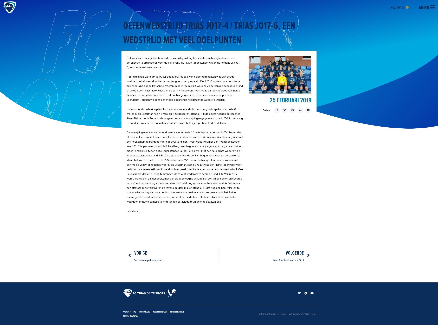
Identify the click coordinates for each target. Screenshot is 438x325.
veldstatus (398, 7)
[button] (277, 110)
